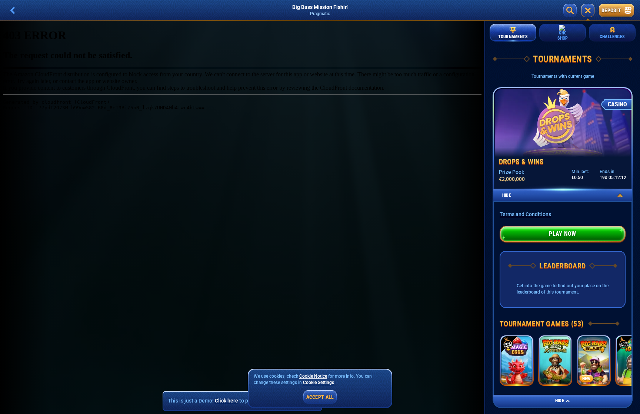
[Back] (12, 10)
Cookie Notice (313, 376)
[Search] (570, 10)
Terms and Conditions (525, 214)
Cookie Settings (318, 382)
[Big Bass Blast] (594, 360)
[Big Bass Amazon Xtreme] (555, 360)
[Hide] (620, 195)
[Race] (587, 10)
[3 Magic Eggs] (517, 360)
